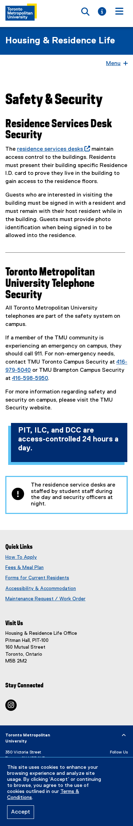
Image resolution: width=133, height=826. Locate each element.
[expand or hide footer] (124, 735)
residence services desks (52, 149)
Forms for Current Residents (37, 577)
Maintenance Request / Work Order (45, 598)
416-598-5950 (30, 378)
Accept (20, 812)
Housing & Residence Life (60, 40)
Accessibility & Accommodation (40, 588)
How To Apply (21, 557)
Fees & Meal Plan (24, 567)
